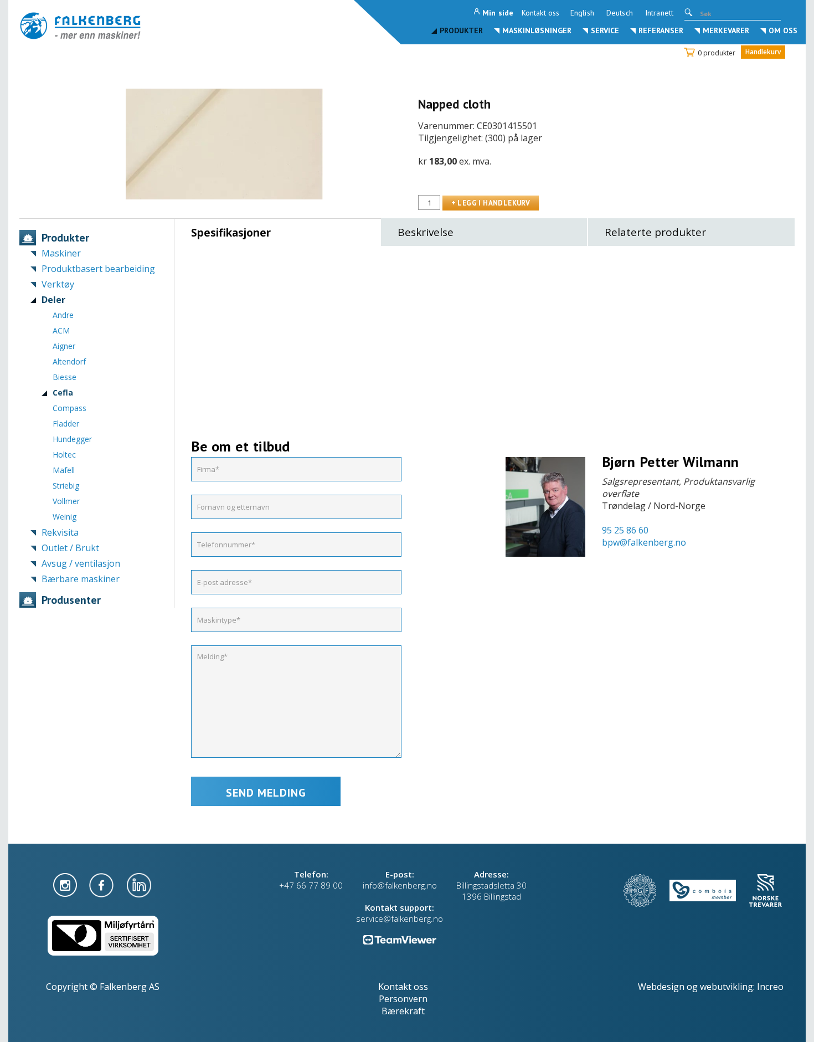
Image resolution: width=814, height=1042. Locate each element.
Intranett (659, 13)
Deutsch (619, 13)
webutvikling (726, 987)
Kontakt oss (540, 13)
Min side (497, 13)
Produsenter (71, 600)
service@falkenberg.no (399, 918)
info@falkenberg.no (400, 885)
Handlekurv (763, 52)
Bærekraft (403, 1011)
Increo (770, 987)
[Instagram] (66, 884)
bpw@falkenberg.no (644, 542)
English (582, 13)
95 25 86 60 (625, 530)
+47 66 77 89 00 (311, 885)
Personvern (403, 999)
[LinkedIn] (139, 884)
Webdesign (661, 987)
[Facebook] (102, 884)
